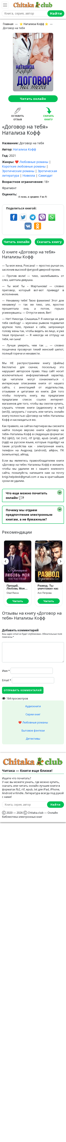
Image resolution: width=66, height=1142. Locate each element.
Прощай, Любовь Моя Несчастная (15, 587)
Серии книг (33, 714)
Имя (6, 671)
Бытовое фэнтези (33, 730)
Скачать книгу (49, 242)
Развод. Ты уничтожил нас (47, 587)
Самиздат (45, 175)
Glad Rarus (12, 592)
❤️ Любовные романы (31, 162)
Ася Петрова (44, 592)
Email (6, 680)
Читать (17, 601)
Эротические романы (18, 171)
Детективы (33, 738)
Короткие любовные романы (24, 166)
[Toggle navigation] (5, 5)
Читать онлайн (33, 99)
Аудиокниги (33, 706)
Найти (56, 13)
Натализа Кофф (24, 149)
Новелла (29, 175)
